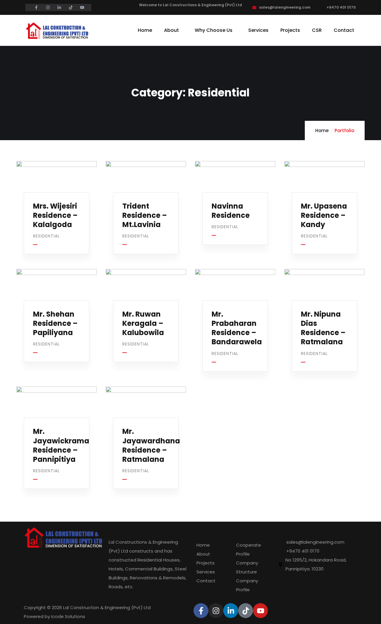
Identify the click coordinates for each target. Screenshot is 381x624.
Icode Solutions (68, 616)
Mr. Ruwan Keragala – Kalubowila (143, 323)
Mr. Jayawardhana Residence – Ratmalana (151, 445)
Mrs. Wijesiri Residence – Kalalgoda (55, 215)
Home (322, 130)
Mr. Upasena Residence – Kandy (324, 215)
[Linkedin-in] (230, 610)
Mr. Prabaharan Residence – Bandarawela (237, 328)
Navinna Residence (231, 210)
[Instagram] (215, 610)
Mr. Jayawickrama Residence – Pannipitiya (61, 445)
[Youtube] (260, 610)
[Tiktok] (245, 610)
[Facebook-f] (200, 610)
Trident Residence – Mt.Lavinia (144, 215)
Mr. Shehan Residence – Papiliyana (55, 323)
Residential (46, 236)
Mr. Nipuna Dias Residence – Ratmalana (323, 328)
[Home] (57, 30)
